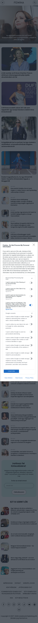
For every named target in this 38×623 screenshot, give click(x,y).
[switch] (30, 283)
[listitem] (19, 278)
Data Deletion (9, 378)
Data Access (19, 378)
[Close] (34, 245)
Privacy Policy (29, 378)
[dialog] (19, 311)
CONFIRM (11, 371)
